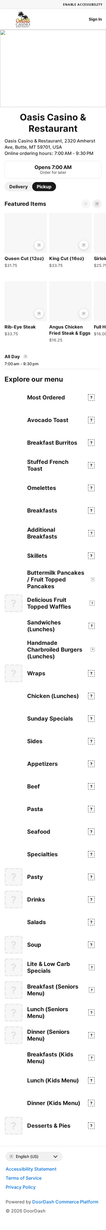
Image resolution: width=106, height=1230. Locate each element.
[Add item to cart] (39, 245)
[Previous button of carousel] (85, 203)
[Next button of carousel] (96, 203)
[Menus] (25, 356)
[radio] (18, 186)
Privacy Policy (21, 1187)
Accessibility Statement (31, 1169)
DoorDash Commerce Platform (65, 1202)
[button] (24, 242)
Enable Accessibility (83, 4)
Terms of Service (24, 1178)
